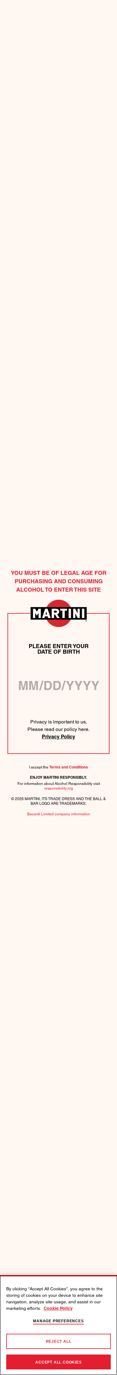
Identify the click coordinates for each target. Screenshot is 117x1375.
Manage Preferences (58, 1321)
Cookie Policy (58, 1309)
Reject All (58, 1341)
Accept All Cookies (58, 1362)
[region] (58, 1325)
